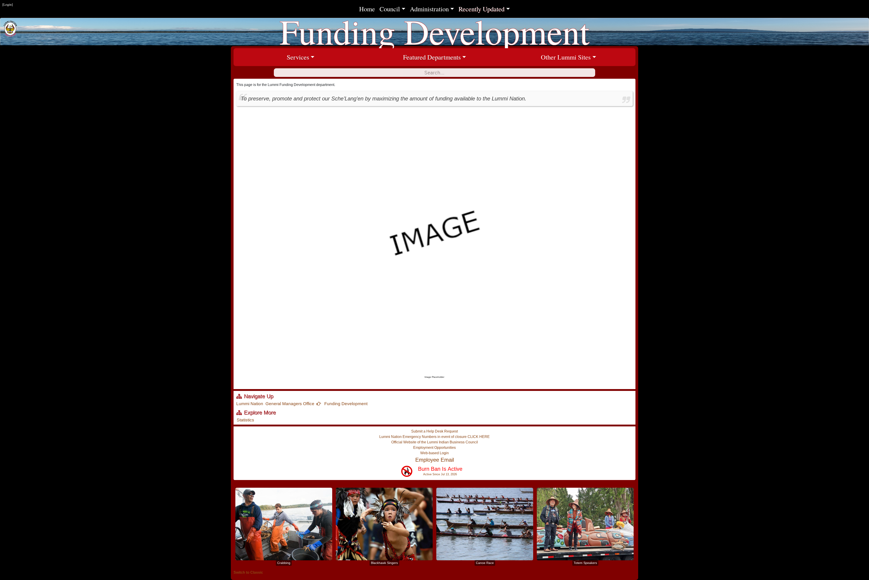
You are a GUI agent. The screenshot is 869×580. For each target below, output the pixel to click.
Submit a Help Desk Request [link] (434, 431)
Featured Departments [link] (452, 56)
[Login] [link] (7, 4)
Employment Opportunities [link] (434, 447)
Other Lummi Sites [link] (588, 56)
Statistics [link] (245, 420)
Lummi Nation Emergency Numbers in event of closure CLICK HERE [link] (434, 437)
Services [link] (327, 56)
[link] (431, 473)
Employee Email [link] (434, 460)
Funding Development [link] (345, 403)
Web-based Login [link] (434, 453)
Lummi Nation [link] (249, 403)
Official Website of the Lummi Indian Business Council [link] (434, 442)
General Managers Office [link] (289, 403)
